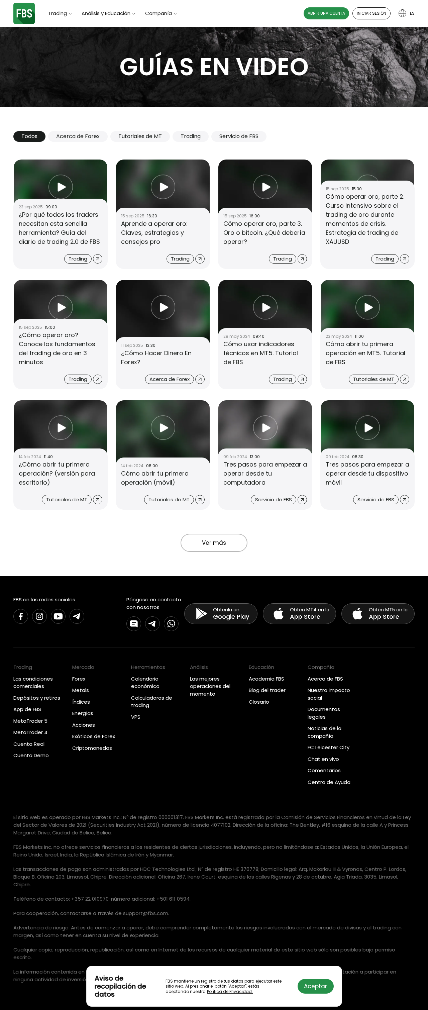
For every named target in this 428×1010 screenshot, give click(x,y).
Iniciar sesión (371, 13)
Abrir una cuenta (326, 13)
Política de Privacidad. (230, 991)
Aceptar (315, 986)
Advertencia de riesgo (41, 927)
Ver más (214, 543)
